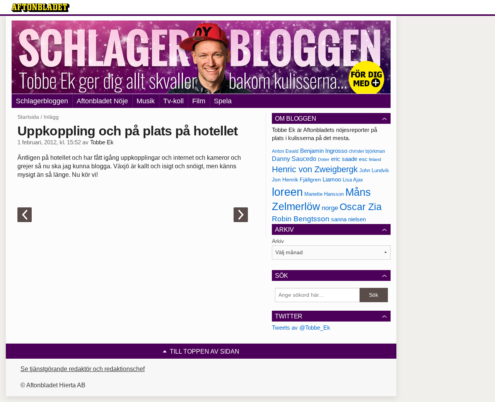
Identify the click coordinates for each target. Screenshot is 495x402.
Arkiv (278, 241)
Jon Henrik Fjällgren (296, 179)
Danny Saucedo (294, 159)
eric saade (344, 159)
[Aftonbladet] (41, 7)
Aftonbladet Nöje (102, 101)
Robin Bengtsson (300, 219)
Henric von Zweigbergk (315, 169)
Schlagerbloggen (42, 101)
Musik (146, 101)
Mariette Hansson (324, 194)
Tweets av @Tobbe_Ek (301, 327)
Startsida (28, 117)
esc (363, 159)
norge (330, 208)
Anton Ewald (285, 151)
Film (198, 101)
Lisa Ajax (353, 180)
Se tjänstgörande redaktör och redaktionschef (82, 369)
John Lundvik (374, 170)
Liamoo (332, 179)
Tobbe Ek (102, 142)
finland (375, 159)
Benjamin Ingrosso (323, 151)
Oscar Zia (361, 207)
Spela (223, 101)
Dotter (323, 159)
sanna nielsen (348, 219)
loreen (287, 191)
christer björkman (367, 151)
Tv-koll (173, 101)
